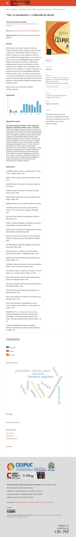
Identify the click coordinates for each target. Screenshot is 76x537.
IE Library (38, 502)
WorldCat (31, 502)
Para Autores (10, 436)
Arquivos (14, 9)
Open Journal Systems (13, 422)
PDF (49, 60)
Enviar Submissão (13, 339)
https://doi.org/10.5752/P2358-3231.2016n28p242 (24, 31)
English (11, 351)
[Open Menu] (7, 3)
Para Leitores (10, 433)
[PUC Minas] (44, 471)
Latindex (18, 502)
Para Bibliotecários (11, 438)
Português (12, 347)
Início (7, 9)
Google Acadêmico (47, 502)
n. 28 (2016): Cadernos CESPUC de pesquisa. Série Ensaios (35, 9)
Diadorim (25, 502)
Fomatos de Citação (52, 86)
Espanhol (12, 355)
